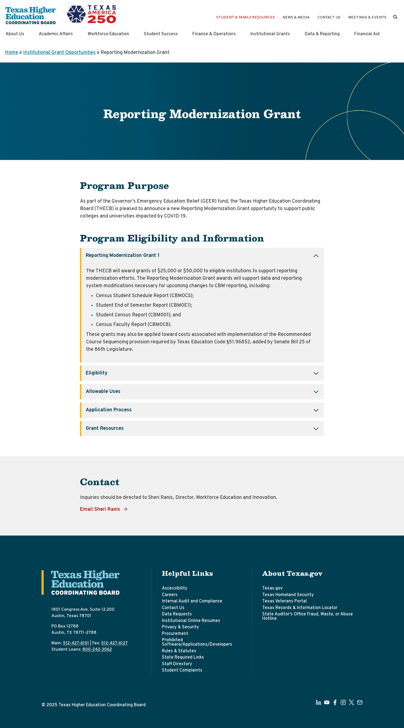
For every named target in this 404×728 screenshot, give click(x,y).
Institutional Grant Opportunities (59, 53)
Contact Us (329, 17)
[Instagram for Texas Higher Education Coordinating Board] (343, 702)
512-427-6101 (76, 643)
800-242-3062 (97, 649)
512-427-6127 (114, 643)
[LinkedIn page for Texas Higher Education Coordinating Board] (318, 702)
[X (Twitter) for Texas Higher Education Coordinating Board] (351, 702)
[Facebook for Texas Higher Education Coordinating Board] (335, 702)
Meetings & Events (367, 17)
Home (11, 53)
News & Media (296, 17)
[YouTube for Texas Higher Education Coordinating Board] (327, 702)
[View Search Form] (395, 17)
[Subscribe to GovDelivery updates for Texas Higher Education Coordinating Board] (360, 702)
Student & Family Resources (245, 17)
